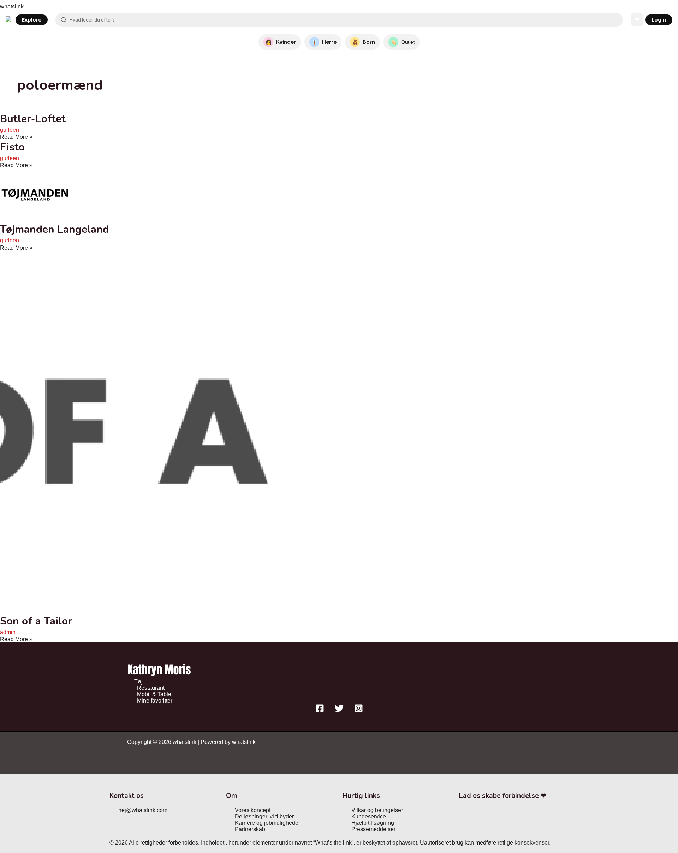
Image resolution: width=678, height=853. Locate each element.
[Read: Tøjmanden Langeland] (35, 219)
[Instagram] (358, 711)
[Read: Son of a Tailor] (181, 611)
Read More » (16, 137)
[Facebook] (319, 711)
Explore (31, 20)
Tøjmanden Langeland (54, 229)
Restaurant (151, 688)
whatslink (12, 7)
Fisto (12, 147)
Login (659, 20)
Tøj (138, 682)
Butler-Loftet (33, 119)
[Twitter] (339, 711)
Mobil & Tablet (155, 694)
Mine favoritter (154, 701)
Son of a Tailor (36, 621)
